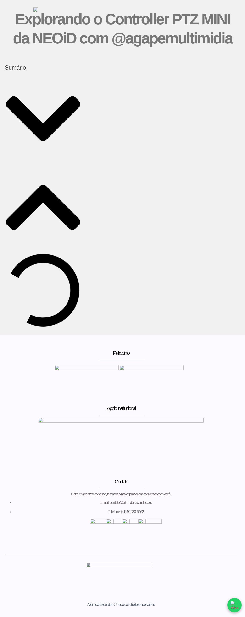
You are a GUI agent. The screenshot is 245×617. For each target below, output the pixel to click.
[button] (43, 119)
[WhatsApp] (234, 605)
